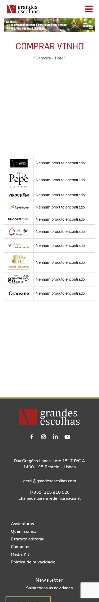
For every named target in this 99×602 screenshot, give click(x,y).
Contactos (20, 547)
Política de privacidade (33, 562)
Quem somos (23, 531)
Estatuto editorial (28, 539)
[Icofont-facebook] (31, 437)
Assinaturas (22, 524)
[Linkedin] (55, 437)
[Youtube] (67, 437)
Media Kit (20, 554)
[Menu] (70, 8)
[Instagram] (43, 437)
